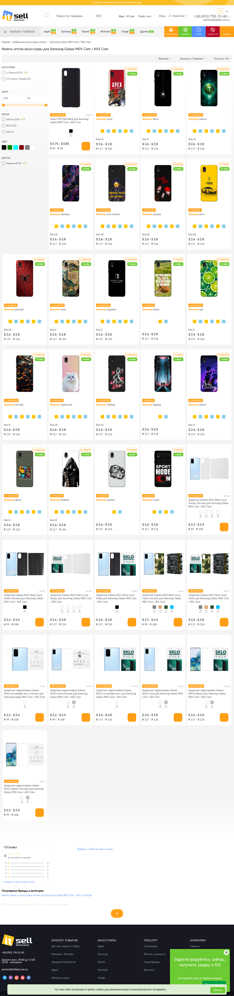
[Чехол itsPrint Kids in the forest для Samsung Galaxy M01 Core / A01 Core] (160, 416)
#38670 (89, 115)
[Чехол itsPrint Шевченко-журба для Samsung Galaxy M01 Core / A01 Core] (102, 226)
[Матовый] (74, 702)
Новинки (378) (16, 163)
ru (220, 11)
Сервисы (195, 946)
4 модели (148, 496)
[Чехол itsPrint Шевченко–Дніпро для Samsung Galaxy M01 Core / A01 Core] (108, 226)
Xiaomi (88, 31)
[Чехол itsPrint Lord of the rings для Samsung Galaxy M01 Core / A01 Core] (62, 321)
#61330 (227, 496)
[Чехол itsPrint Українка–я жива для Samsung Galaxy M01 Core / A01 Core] (120, 226)
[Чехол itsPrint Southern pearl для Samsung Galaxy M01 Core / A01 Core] (131, 226)
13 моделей (103, 305)
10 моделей (196, 400)
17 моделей (103, 115)
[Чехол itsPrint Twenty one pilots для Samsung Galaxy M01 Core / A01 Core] (148, 226)
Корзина (227, 34)
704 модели (11, 686)
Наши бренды (152, 962)
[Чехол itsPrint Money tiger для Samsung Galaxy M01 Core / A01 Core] (212, 131)
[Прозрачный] (25, 702)
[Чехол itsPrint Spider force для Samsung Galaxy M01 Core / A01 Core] (10, 321)
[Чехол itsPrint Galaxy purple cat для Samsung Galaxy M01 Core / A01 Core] (79, 416)
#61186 (89, 591)
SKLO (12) (11, 125)
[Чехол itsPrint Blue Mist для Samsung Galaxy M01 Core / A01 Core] (33, 416)
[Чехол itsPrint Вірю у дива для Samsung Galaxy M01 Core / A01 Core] (131, 321)
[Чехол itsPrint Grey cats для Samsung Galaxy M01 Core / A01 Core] (68, 416)
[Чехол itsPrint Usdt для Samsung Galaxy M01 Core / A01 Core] (194, 131)
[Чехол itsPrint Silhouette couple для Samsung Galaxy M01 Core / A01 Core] (114, 416)
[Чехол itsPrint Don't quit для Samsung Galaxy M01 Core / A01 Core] (172, 512)
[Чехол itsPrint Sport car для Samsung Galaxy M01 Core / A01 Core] (212, 226)
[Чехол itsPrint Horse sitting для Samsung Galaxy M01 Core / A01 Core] (160, 321)
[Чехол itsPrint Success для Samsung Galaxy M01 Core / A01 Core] (200, 131)
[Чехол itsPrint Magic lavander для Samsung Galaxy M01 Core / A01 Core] (39, 512)
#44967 (42, 781)
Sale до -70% (213, 34)
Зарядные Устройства (63, 962)
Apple (49, 31)
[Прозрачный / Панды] (206, 512)
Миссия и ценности (155, 954)
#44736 (135, 686)
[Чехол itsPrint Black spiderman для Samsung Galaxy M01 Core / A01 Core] (27, 321)
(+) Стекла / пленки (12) (18, 78)
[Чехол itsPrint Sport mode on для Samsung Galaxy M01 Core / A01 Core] (154, 512)
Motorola (108, 31)
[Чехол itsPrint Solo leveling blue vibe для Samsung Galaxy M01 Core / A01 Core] (200, 416)
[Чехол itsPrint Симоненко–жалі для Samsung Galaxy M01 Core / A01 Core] (114, 226)
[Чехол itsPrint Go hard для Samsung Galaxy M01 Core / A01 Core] (166, 512)
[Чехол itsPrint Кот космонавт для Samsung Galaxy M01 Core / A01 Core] (114, 512)
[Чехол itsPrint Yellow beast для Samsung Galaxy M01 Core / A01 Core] (194, 226)
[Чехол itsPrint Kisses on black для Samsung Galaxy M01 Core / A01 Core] (131, 416)
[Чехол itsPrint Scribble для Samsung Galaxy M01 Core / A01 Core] (160, 131)
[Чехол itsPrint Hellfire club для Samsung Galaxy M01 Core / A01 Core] (166, 416)
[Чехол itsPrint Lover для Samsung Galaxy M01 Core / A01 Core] (172, 226)
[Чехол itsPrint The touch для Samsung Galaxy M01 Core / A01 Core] (177, 131)
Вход (162, 15)
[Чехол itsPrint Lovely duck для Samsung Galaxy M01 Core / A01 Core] (125, 416)
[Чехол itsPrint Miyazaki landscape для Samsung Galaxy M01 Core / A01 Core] (223, 416)
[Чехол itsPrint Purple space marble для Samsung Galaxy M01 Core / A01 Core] (56, 226)
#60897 (135, 591)
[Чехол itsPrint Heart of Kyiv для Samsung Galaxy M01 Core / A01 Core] (125, 226)
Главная (24, 42)
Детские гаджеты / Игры (65, 946)
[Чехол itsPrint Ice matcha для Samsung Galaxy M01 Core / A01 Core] (200, 321)
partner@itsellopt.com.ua (216, 19)
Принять (218, 990)
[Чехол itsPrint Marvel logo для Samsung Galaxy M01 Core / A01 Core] (85, 321)
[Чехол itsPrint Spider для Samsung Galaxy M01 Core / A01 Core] (148, 131)
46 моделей (103, 210)
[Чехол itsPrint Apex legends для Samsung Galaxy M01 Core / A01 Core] (108, 131)
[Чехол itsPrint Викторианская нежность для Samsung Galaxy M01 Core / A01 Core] (27, 416)
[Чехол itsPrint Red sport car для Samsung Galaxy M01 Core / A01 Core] (218, 226)
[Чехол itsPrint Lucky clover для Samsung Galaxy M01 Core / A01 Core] (27, 512)
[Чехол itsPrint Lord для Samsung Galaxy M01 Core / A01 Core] (56, 321)
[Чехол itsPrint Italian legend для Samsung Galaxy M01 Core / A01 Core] (223, 226)
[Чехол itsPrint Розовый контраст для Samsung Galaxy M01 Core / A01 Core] (22, 512)
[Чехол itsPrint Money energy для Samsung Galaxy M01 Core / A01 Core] (223, 131)
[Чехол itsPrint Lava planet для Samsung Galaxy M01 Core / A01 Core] (120, 512)
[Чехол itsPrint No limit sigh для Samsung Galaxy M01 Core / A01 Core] (120, 416)
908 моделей (57, 686)
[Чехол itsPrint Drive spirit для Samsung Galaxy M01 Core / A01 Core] (206, 226)
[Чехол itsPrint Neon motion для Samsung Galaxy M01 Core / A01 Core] (200, 226)
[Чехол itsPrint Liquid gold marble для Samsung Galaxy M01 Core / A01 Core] (74, 226)
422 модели (196, 496)
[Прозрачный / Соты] (212, 512)
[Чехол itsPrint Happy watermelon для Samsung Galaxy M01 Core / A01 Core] (212, 321)
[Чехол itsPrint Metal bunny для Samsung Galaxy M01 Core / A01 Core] (102, 416)
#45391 (42, 686)
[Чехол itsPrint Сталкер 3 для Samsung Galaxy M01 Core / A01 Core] (62, 512)
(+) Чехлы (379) (17, 72)
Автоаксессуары (60, 978)
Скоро (198, 34)
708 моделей (103, 686)
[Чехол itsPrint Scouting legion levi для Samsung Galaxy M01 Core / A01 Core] (212, 416)
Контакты (149, 970)
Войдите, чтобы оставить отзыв (19, 882)
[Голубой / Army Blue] (172, 607)
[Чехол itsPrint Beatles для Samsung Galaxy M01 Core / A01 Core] (166, 226)
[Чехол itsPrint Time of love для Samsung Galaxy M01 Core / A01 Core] (108, 416)
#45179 (89, 686)
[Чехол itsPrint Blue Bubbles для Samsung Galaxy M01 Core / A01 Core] (16, 416)
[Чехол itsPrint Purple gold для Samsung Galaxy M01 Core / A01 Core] (62, 226)
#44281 (227, 686)
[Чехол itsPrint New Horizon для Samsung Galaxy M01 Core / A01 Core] (125, 131)
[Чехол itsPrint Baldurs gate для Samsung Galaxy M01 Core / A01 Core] (102, 131)
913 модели (11, 781)
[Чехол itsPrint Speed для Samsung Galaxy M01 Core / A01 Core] (154, 131)
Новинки (185, 34)
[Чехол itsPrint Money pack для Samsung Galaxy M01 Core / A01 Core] (218, 131)
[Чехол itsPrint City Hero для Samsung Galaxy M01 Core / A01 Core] (16, 321)
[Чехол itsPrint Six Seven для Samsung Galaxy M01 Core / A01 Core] (166, 321)
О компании (150, 946)
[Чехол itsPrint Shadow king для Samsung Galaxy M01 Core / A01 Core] (194, 416)
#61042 (42, 591)
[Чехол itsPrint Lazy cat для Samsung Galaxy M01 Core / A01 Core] (166, 131)
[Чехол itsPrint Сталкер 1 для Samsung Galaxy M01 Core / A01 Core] (74, 512)
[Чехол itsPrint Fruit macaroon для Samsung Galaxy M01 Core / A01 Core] (223, 321)
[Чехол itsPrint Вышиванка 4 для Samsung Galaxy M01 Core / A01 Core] (85, 512)
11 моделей (11, 496)
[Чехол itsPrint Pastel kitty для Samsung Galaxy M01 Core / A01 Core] (56, 416)
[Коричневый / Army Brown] (160, 607)
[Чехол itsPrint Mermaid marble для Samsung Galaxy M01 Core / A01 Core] (68, 226)
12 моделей (196, 305)
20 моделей (196, 115)
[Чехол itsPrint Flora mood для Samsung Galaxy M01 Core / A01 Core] (10, 512)
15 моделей (149, 115)
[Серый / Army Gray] (154, 607)
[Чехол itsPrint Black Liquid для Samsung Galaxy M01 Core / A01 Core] (22, 416)
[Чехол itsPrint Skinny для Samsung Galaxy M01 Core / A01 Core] (114, 321)
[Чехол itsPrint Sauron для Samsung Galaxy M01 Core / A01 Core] (74, 321)
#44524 (181, 686)
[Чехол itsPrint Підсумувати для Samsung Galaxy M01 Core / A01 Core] (108, 321)
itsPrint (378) (15, 119)
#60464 (181, 591)
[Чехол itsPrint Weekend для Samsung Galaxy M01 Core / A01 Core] (160, 226)
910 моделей (150, 686)
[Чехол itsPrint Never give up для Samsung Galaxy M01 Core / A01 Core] (160, 512)
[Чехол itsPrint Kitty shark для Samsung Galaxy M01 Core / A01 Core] (62, 416)
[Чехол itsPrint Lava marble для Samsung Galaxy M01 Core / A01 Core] (79, 226)
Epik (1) (10, 131)
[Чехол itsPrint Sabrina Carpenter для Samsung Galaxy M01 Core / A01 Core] (177, 226)
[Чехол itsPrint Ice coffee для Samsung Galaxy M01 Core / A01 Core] (206, 321)
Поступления (171, 34)
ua (227, 11)
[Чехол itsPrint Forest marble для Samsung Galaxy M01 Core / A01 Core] (85, 226)
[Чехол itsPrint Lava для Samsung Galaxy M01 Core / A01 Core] (10, 416)
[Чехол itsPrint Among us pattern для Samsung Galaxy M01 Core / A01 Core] (120, 131)
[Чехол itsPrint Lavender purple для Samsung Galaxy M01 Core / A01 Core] (33, 512)
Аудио (54, 970)
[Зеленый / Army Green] (166, 607)
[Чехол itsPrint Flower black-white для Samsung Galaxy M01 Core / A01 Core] (16, 512)
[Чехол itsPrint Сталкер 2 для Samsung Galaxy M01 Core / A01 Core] (68, 512)
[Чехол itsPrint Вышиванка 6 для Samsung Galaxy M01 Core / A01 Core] (79, 512)
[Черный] (71, 131)
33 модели (56, 496)
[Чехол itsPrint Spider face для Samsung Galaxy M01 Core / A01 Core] (22, 321)
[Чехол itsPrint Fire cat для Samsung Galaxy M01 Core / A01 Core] (85, 416)
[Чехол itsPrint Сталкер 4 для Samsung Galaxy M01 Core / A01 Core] (56, 512)
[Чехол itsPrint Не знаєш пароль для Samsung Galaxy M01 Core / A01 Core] (125, 321)
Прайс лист (145, 16)
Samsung (68, 31)
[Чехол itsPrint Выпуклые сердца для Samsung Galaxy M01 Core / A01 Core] (39, 416)
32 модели (149, 210)
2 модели (148, 305)
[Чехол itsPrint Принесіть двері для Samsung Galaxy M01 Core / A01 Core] (102, 321)
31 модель (195, 210)
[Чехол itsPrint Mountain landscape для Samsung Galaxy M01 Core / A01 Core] (218, 416)
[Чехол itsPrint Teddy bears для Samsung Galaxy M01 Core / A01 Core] (33, 321)
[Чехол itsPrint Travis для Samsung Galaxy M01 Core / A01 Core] (154, 226)
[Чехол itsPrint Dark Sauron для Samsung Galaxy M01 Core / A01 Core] (79, 321)
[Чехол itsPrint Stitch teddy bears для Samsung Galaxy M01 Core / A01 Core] (39, 321)
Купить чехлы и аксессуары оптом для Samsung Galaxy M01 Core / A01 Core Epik (46, 895)
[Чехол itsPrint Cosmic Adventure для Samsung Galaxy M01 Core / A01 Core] (131, 131)
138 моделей (57, 115)
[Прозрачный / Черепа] (218, 512)
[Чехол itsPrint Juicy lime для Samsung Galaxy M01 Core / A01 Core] (194, 321)
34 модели (10, 305)
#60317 (227, 591)
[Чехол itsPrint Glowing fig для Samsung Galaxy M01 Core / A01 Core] (218, 321)
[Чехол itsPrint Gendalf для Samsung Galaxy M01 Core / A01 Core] (68, 321)
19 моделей (103, 400)
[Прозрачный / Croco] (200, 512)
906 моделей (196, 686)
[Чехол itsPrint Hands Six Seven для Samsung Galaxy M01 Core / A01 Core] (120, 321)
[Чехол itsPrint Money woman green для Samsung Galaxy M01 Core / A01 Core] (206, 131)
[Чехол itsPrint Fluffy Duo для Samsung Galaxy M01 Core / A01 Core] (74, 416)
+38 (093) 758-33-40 (210, 16)
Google (127, 31)
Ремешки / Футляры (62, 954)
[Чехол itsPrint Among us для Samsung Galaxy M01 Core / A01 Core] (114, 131)
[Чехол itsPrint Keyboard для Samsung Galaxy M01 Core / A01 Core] (172, 131)
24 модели (56, 210)
